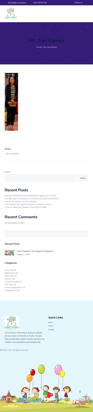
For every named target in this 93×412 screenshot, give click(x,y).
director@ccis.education (17, 3)
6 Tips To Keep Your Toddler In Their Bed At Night (26, 207)
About (50, 326)
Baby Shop (11, 276)
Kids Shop (10, 284)
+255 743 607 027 (40, 3)
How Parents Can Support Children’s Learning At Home (28, 204)
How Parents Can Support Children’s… (35, 251)
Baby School (11, 273)
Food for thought (13, 281)
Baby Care (10, 270)
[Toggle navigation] (87, 13)
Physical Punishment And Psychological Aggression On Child (30, 195)
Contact (51, 330)
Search (7, 172)
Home (39, 47)
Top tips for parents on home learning (20, 201)
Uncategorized (12, 290)
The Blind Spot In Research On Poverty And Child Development (31, 198)
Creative (10, 278)
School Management (15, 287)
